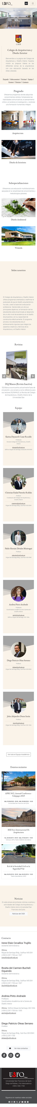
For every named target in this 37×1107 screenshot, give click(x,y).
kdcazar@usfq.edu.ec (18, 447)
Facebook (4, 1055)
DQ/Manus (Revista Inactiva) (18, 384)
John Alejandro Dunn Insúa (18, 716)
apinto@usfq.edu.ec (18, 615)
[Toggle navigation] (32, 3)
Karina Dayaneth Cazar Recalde (19, 436)
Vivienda (18, 247)
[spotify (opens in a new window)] (25, 1102)
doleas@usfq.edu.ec (18, 667)
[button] (4, 376)
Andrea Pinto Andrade (18, 604)
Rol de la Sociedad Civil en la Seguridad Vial (18, 867)
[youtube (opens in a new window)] (22, 1102)
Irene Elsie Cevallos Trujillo (16, 943)
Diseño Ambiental (18, 219)
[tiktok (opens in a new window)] (19, 1102)
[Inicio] (7, 4)
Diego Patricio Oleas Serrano (18, 660)
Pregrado (5, 79)
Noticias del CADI (18, 914)
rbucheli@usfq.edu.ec (9, 986)
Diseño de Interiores (17, 162)
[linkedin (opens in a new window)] (14, 1102)
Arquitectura (17, 133)
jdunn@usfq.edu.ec (18, 723)
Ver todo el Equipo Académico (18, 754)
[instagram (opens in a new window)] (12, 1102)
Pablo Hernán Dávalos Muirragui (18, 548)
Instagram (10, 1055)
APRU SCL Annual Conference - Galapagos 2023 (18, 794)
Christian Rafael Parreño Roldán (18, 492)
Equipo (30, 79)
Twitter (17, 1055)
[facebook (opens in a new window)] (9, 1102)
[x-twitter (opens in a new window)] (17, 1102)
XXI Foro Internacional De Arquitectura (18, 831)
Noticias (18, 82)
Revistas (23, 79)
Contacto (25, 82)
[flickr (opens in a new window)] (27, 1102)
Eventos (11, 82)
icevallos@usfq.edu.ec (10, 958)
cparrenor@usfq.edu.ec (18, 503)
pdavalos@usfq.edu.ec (18, 555)
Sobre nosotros (14, 79)
